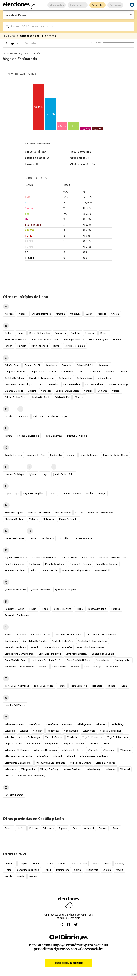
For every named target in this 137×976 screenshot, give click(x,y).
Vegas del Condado (74, 743)
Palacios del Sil (69, 557)
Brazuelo (21, 346)
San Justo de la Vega (62, 641)
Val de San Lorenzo (14, 724)
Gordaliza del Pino (36, 455)
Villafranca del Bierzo (72, 750)
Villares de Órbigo (73, 769)
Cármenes (79, 397)
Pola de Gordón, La (14, 564)
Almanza (60, 314)
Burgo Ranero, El (39, 346)
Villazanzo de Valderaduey (31, 775)
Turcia (124, 686)
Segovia (63, 828)
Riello (80, 609)
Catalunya (120, 863)
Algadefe (23, 314)
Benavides (90, 333)
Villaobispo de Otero (80, 762)
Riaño (45, 609)
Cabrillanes (51, 365)
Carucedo (109, 371)
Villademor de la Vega (45, 750)
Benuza (104, 333)
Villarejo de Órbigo (49, 769)
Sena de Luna (59, 666)
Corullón (88, 390)
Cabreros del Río (32, 365)
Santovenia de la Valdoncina (19, 666)
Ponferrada (34, 564)
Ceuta (8, 870)
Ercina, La (38, 416)
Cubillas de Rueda (41, 397)
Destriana (9, 416)
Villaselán (111, 769)
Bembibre (75, 333)
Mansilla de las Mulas (39, 512)
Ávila (115, 828)
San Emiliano (11, 641)
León (52, 493)
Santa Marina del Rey (76, 653)
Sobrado (75, 666)
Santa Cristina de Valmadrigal (19, 653)
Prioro (34, 570)
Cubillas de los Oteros (16, 397)
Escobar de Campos (58, 416)
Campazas (104, 365)
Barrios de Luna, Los (39, 333)
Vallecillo (9, 737)
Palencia (33, 828)
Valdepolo (10, 730)
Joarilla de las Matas (63, 474)
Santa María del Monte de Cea (46, 660)
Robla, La (115, 609)
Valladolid (89, 828)
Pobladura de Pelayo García (113, 557)
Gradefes (71, 455)
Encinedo (24, 416)
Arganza (102, 314)
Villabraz (107, 743)
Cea (41, 384)
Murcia (20, 876)
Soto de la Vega (92, 666)
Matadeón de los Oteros (100, 512)
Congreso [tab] (12, 43)
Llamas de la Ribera (71, 493)
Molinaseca (48, 519)
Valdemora (101, 724)
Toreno (62, 686)
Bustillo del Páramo (75, 346)
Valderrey (38, 730)
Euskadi (47, 870)
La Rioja (107, 870)
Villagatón (93, 750)
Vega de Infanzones (117, 737)
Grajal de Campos (89, 455)
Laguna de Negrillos (33, 493)
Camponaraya (37, 371)
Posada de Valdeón (55, 564)
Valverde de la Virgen (29, 737)
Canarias (49, 863)
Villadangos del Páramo (17, 750)
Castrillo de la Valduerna (41, 378)
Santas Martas (103, 660)
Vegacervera (33, 743)
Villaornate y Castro (105, 762)
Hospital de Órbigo (14, 474)
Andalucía (10, 863)
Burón (56, 346)
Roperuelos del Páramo (17, 615)
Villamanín (125, 750)
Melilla (8, 876)
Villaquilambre (28, 769)
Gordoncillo (56, 455)
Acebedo (9, 314)
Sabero (8, 634)
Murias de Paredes (68, 519)
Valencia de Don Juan (110, 730)
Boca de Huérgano (98, 339)
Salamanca (48, 828)
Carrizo (81, 371)
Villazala (9, 775)
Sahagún (21, 634)
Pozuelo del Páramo (80, 564)
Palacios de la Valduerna (44, 557)
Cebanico (54, 384)
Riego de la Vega (62, 609)
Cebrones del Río (72, 384)
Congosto (46, 390)
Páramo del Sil (102, 570)
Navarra (33, 876)
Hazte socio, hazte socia (68, 962)
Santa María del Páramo (79, 660)
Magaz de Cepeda (14, 512)
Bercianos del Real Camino (45, 339)
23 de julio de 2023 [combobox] (16, 14)
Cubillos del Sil (62, 397)
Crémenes (102, 390)
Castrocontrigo (84, 378)
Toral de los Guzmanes (17, 686)
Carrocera (95, 371)
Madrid (119, 870)
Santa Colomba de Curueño (58, 647)
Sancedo (35, 647)
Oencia (32, 538)
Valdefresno (35, 724)
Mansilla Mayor (63, 512)
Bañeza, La (60, 333)
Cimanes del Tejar (14, 390)
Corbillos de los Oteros (67, 390)
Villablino (93, 743)
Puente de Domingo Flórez (76, 570)
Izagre (45, 474)
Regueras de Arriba (14, 609)
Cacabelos (67, 365)
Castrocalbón (65, 378)
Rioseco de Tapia (97, 609)
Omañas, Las (47, 538)
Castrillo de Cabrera (14, 378)
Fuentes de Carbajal (77, 435)
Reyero (32, 609)
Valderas (24, 730)
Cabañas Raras (12, 365)
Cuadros (116, 390)
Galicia (77, 870)
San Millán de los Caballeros (92, 641)
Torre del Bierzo (78, 686)
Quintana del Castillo (15, 589)
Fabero (8, 435)
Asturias (36, 863)
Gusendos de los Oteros (115, 455)
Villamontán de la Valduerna (94, 756)
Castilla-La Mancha (101, 863)
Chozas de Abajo (94, 384)
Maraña (79, 512)
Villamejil (57, 756)
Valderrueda (53, 730)
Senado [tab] (30, 43)
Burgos (8, 828)
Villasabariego (94, 769)
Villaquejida (10, 769)
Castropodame (104, 378)
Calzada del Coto (85, 365)
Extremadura (62, 870)
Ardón (89, 314)
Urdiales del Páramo (15, 705)
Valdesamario (71, 730)
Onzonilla (63, 538)
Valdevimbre (89, 730)
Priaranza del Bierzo (15, 570)
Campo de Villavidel (15, 371)
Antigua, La (75, 314)
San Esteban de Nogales (35, 641)
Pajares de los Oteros (16, 557)
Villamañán (42, 756)
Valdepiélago (118, 724)
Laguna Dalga (12, 493)
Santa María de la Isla (103, 653)
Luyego (102, 493)
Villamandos (109, 750)
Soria (75, 828)
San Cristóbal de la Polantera (101, 634)
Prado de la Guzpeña (107, 564)
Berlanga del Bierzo (74, 339)
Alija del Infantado (41, 314)
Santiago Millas (123, 660)
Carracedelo (67, 371)
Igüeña (32, 474)
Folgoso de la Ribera (28, 435)
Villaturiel (125, 769)
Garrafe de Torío (13, 455)
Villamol (71, 756)
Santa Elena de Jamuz (50, 653)
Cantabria (62, 863)
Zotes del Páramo (14, 795)
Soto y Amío (112, 666)
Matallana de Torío (14, 519)
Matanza (33, 519)
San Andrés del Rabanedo (68, 634)
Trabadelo (97, 686)
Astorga (115, 314)
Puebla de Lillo (50, 570)
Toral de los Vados (43, 686)
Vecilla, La (72, 737)
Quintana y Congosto (66, 589)
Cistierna (32, 390)
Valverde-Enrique (54, 737)
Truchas (111, 686)
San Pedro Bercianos (15, 647)
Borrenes (117, 339)
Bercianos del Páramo (16, 339)
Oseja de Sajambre (82, 538)
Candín (52, 371)
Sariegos (43, 666)
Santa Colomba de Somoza (90, 647)
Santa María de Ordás (16, 660)
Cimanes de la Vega (118, 384)
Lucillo (89, 493)
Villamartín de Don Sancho (18, 756)
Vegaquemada (52, 743)
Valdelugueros (84, 724)
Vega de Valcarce (13, 743)
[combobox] (71, 26)
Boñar (9, 346)
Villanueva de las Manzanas (50, 762)
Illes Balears (92, 870)
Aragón (23, 863)
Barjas (21, 333)
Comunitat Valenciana (28, 870)
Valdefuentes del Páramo (59, 724)
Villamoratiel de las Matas (18, 762)
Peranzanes (88, 557)
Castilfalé (123, 371)
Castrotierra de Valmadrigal (18, 384)
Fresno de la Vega (53, 435)
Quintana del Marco (40, 589)
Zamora (103, 828)
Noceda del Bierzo (14, 538)
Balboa (8, 333)
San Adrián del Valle (41, 634)
